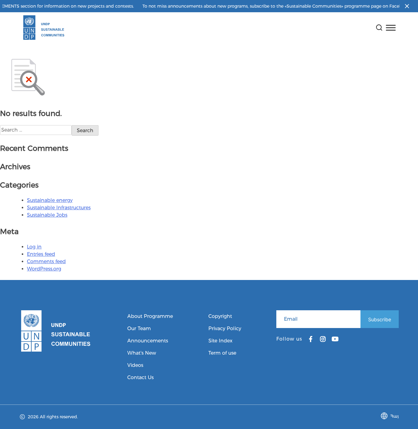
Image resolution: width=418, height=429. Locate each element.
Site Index (220, 341)
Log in (34, 247)
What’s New (141, 353)
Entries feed (41, 254)
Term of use (222, 353)
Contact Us (140, 377)
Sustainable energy (50, 200)
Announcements (147, 341)
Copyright (220, 316)
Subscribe (379, 319)
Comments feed (46, 261)
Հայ (394, 416)
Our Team (139, 328)
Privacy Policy (224, 328)
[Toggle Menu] (391, 28)
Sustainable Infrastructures (59, 208)
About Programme (150, 316)
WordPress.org (44, 269)
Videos (135, 365)
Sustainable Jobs (47, 215)
